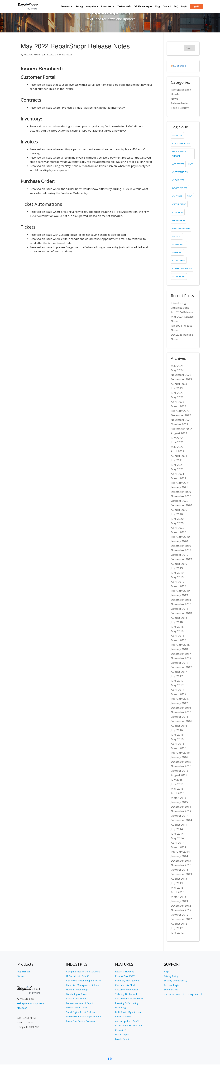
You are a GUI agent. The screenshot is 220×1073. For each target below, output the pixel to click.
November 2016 (181, 712)
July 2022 (177, 438)
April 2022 (177, 451)
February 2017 (180, 698)
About (23, 1007)
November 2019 (181, 550)
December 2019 (181, 546)
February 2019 (180, 590)
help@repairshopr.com (32, 1003)
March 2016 (178, 748)
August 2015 (179, 775)
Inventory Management (127, 980)
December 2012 (181, 905)
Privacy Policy (171, 976)
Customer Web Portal (126, 989)
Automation (179, 244)
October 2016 (179, 716)
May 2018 (177, 631)
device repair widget (179, 153)
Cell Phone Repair (143, 6)
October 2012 (179, 914)
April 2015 (177, 793)
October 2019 (179, 555)
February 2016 (180, 752)
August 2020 (179, 510)
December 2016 (181, 707)
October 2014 (179, 815)
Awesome (177, 135)
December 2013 (181, 860)
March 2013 (178, 896)
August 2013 (179, 878)
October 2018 (179, 608)
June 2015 (177, 784)
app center (178, 164)
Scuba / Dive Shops (76, 998)
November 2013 (181, 865)
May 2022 (177, 447)
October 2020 (179, 501)
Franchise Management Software (83, 985)
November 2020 (181, 496)
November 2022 (181, 420)
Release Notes (64, 54)
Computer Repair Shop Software (83, 971)
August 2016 (179, 725)
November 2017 (181, 658)
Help (166, 971)
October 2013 (179, 869)
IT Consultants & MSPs (78, 976)
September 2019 (181, 559)
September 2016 (181, 721)
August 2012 (179, 923)
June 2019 (177, 572)
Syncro (20, 976)
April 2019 (177, 581)
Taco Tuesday (180, 108)
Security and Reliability (175, 980)
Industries (106, 6)
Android (176, 236)
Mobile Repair (122, 1039)
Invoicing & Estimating (126, 1003)
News (174, 99)
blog (189, 196)
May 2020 (177, 523)
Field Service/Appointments (129, 1012)
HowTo (175, 94)
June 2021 (177, 465)
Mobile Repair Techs (76, 1007)
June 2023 (177, 393)
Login (184, 6)
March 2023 (178, 406)
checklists (178, 180)
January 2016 (179, 757)
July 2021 (177, 460)
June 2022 (177, 442)
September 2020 (181, 505)
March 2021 (178, 478)
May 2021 (177, 469)
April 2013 (177, 892)
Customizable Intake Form (129, 998)
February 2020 (180, 537)
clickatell (177, 212)
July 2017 (177, 676)
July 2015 (177, 779)
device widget (179, 188)
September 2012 (181, 919)
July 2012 (177, 928)
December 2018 (181, 599)
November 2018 (181, 604)
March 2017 (178, 694)
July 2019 (177, 568)
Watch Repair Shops (76, 994)
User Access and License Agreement (183, 994)
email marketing (181, 228)
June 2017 (177, 680)
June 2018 (177, 626)
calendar (177, 196)
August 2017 (179, 671)
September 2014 (181, 820)
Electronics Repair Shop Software (83, 1016)
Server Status (171, 989)
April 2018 (177, 635)
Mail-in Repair (122, 1034)
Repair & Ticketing (124, 971)
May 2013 (177, 887)
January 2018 (179, 649)
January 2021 (179, 487)
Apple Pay (177, 252)
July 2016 (177, 730)
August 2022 (179, 433)
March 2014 (178, 847)
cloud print (178, 260)
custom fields (180, 172)
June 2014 (177, 833)
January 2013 (179, 901)
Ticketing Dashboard (126, 994)
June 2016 (177, 734)
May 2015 (177, 788)
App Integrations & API (127, 1021)
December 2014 (181, 806)
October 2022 (179, 424)
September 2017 (181, 667)
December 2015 (181, 761)
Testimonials (124, 6)
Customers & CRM (125, 985)
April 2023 (177, 402)
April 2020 (177, 528)
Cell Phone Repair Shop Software (83, 980)
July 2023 (177, 388)
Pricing (79, 6)
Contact (167, 6)
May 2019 (177, 577)
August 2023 (179, 384)
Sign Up (196, 6)
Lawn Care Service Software (81, 1021)
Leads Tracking (123, 1016)
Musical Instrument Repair (79, 1003)
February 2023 (180, 411)
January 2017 (179, 703)
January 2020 (179, 541)
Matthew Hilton (32, 54)
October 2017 (179, 662)
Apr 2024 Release (182, 312)
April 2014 (177, 842)
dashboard (178, 220)
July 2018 (177, 622)
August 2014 (179, 824)
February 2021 (180, 483)
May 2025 (177, 366)
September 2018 (181, 613)
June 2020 (177, 519)
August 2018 (179, 617)
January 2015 (179, 802)
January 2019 (179, 595)
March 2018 (178, 640)
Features (65, 6)
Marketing (120, 1007)
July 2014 (177, 829)
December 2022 (181, 415)
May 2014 (177, 838)
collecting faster (182, 268)
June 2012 (177, 932)
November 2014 (181, 811)
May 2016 (177, 739)
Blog (157, 6)
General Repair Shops (77, 989)
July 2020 (177, 514)
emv (190, 164)
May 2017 (177, 685)
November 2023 (181, 375)
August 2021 (179, 456)
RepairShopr (23, 971)
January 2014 (179, 856)
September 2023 (181, 379)
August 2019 (179, 563)
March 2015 (178, 797)
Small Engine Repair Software (81, 1012)
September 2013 (181, 874)
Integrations (92, 6)
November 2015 (181, 766)
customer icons (181, 143)
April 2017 (177, 689)
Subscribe (179, 65)
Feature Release (181, 90)
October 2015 (179, 770)
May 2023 (177, 397)
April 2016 (177, 743)
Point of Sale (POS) (125, 976)
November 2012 (181, 910)
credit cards (179, 204)
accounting (178, 276)
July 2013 (177, 883)
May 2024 (177, 370)
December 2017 (181, 653)
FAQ (176, 6)
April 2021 (177, 474)
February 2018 (180, 644)
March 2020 (178, 532)
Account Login (171, 985)
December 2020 (181, 492)
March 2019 (178, 586)
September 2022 (181, 429)
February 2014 (180, 851)
